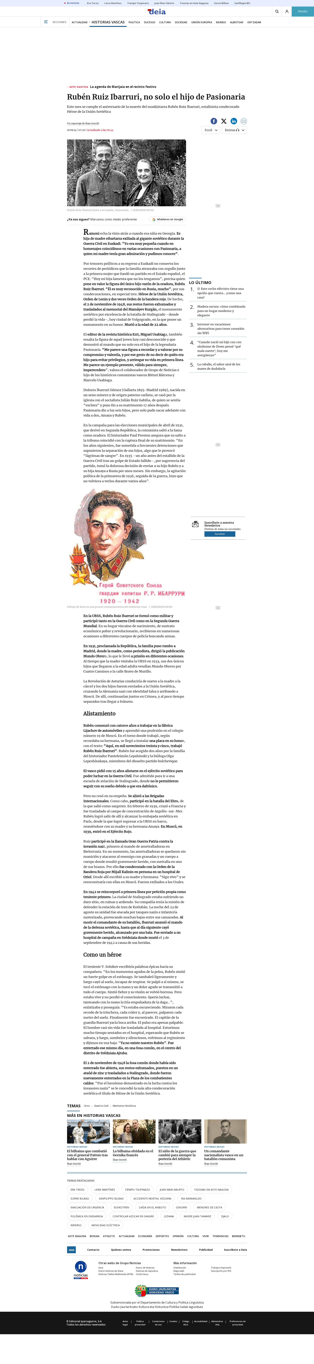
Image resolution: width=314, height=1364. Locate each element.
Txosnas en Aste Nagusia (211, 1189)
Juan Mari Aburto (172, 1189)
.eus (71, 1250)
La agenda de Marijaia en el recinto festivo (123, 87)
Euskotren (121, 1207)
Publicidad (206, 1249)
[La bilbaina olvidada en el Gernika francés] (134, 1131)
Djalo (225, 1216)
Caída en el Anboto (152, 1207)
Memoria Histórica (124, 1105)
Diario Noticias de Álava (110, 1270)
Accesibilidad (200, 1321)
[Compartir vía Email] (244, 122)
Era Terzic (78, 1189)
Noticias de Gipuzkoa (147, 1270)
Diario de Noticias (145, 1267)
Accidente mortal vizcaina (152, 1198)
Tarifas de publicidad (185, 1274)
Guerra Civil (101, 1105)
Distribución (180, 1267)
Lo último (200, 282)
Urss (87, 1105)
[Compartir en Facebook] (214, 122)
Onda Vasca (142, 1274)
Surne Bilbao (80, 1198)
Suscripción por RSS (221, 1270)
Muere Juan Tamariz (197, 1216)
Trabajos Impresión (221, 1267)
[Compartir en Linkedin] (234, 122)
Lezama (169, 1216)
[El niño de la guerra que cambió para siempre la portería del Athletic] (179, 1131)
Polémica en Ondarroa (87, 1216)
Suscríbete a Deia (235, 1249)
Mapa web (179, 1270)
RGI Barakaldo (191, 1198)
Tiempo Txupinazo (137, 1189)
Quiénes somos (121, 1249)
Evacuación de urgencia (87, 1207)
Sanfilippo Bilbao (111, 1198)
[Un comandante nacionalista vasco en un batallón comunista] (225, 1131)
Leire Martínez (104, 1189)
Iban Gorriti (74, 1163)
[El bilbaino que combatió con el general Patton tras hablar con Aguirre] (88, 1131)
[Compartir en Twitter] (224, 122)
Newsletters (179, 1249)
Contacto (93, 1249)
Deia (100, 1267)
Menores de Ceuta (209, 1207)
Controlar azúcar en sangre (133, 1216)
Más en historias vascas (93, 1115)
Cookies (173, 1321)
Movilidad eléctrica (105, 1225)
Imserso (76, 1225)
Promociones (151, 1249)
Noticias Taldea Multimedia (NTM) (115, 1274)
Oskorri (181, 1207)
